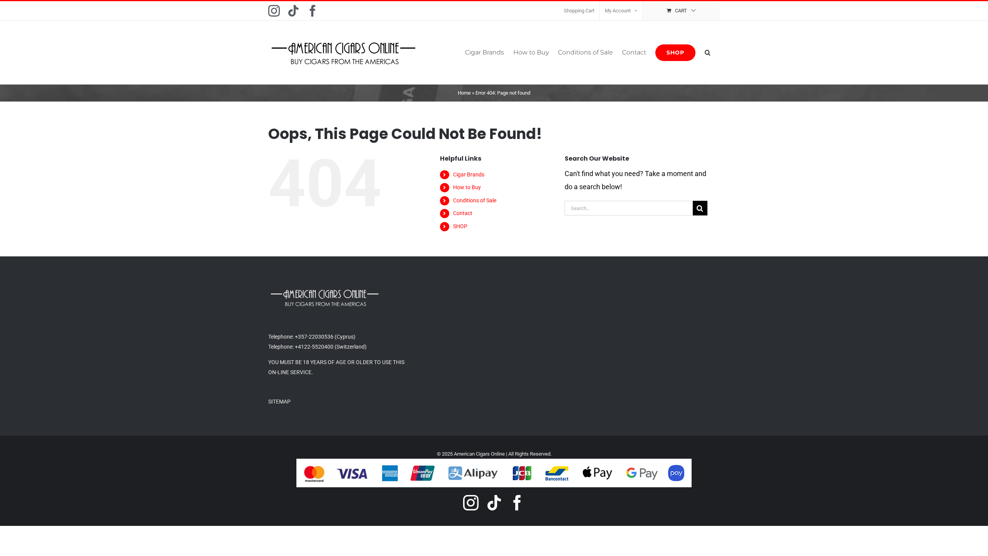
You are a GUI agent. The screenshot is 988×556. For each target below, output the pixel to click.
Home (464, 93)
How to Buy (467, 187)
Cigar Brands (468, 174)
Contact (462, 213)
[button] (708, 52)
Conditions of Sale (474, 200)
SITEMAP (279, 401)
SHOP (460, 226)
